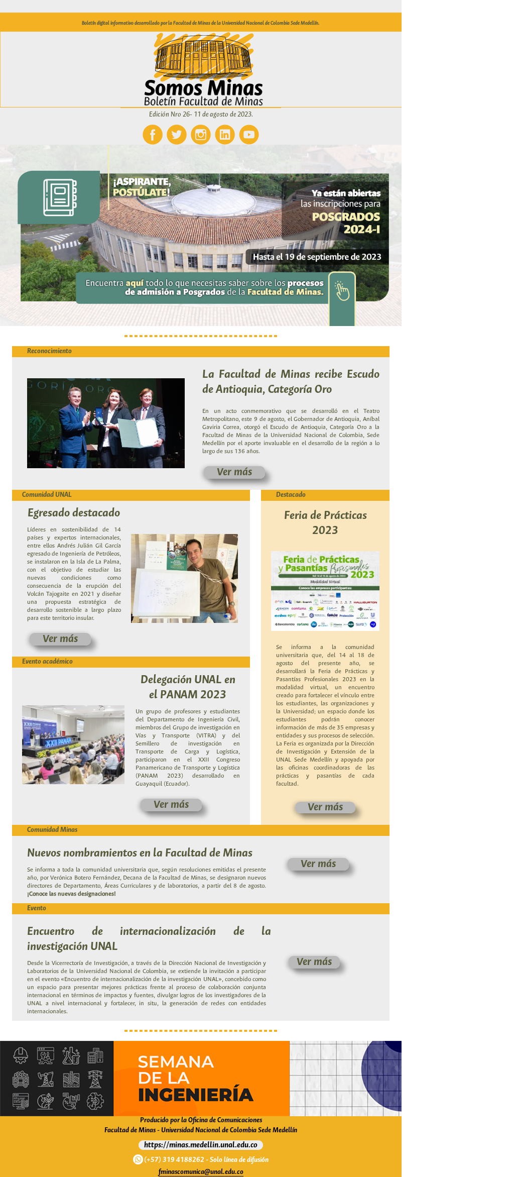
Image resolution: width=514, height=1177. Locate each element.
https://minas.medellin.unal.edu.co (201, 1145)
